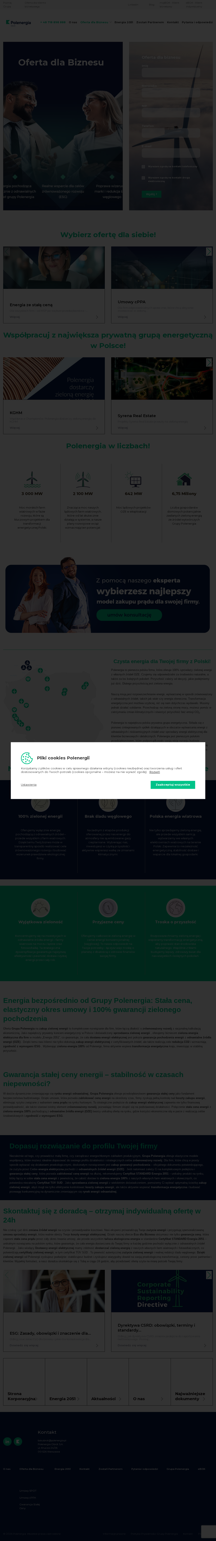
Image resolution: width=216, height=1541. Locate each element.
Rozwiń (154, 772)
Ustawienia (28, 784)
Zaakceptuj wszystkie (173, 784)
